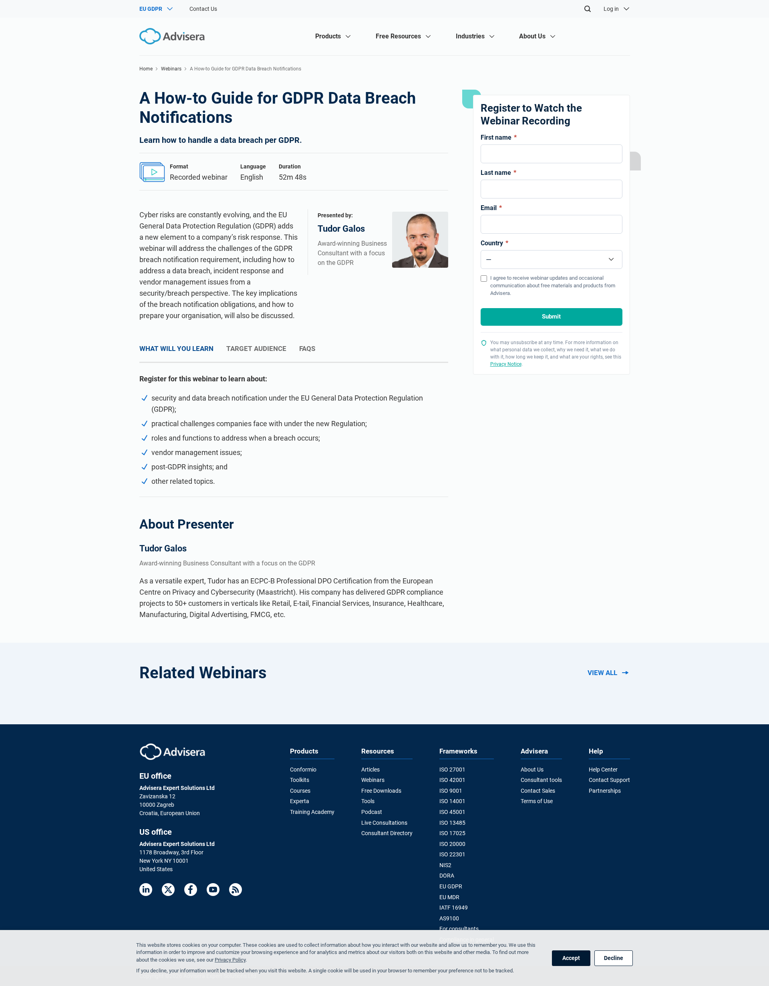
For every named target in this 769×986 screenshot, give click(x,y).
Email (491, 208)
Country (494, 243)
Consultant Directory (387, 833)
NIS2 (445, 865)
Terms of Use (537, 801)
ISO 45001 (452, 812)
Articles (370, 769)
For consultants (459, 929)
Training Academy (312, 812)
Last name (498, 172)
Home (146, 69)
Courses (300, 791)
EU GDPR (450, 886)
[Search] (587, 9)
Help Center (603, 769)
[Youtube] (213, 889)
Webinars (171, 69)
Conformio (303, 769)
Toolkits (299, 780)
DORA (446, 875)
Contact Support (609, 780)
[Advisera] (172, 752)
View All (602, 673)
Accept (571, 958)
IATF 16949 (453, 907)
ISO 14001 (452, 801)
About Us (532, 769)
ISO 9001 (450, 791)
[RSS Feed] (235, 889)
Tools (367, 801)
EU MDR (449, 897)
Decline (613, 958)
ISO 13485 (452, 823)
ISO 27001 (452, 769)
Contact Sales (538, 791)
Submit (551, 316)
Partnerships (605, 791)
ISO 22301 (452, 854)
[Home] (174, 36)
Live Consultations (384, 823)
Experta (299, 801)
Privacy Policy (230, 960)
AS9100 (449, 918)
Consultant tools (541, 780)
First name (499, 137)
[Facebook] (190, 889)
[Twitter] (168, 889)
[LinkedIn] (145, 889)
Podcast (371, 812)
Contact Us (203, 9)
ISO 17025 (452, 833)
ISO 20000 (452, 844)
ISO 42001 (452, 780)
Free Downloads (381, 791)
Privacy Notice (505, 364)
